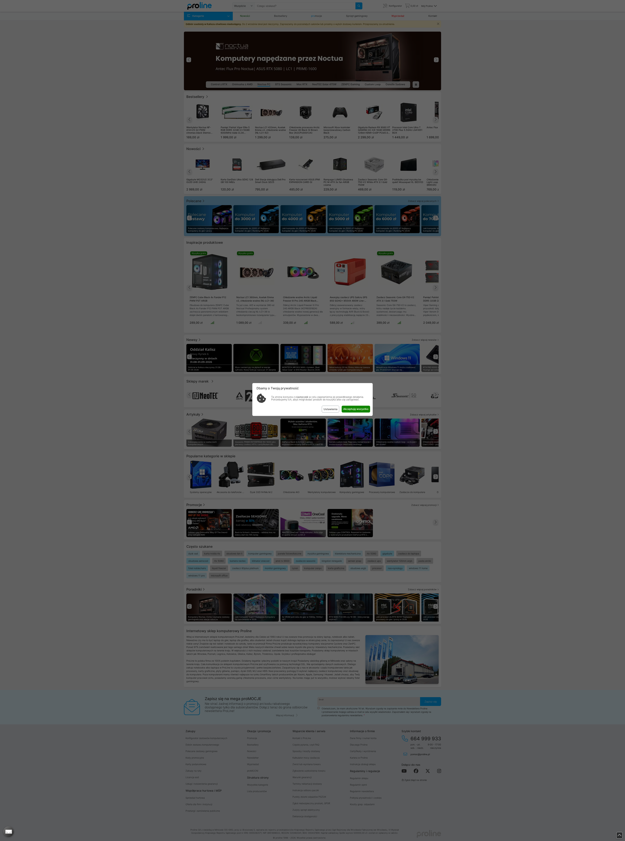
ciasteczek (301, 397)
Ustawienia (330, 409)
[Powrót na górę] (619, 835)
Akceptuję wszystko (355, 409)
